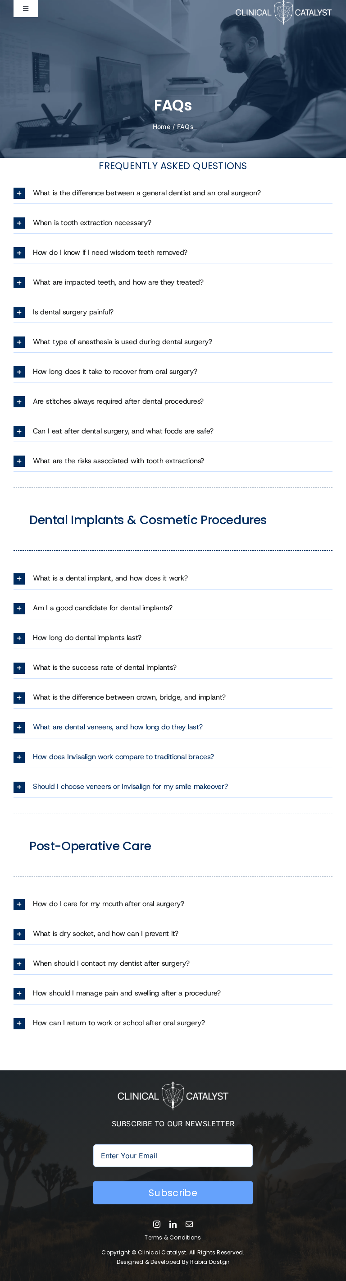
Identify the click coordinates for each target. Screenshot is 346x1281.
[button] (173, 193)
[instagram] (156, 1224)
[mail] (189, 1224)
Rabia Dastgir (209, 1262)
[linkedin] (173, 1224)
